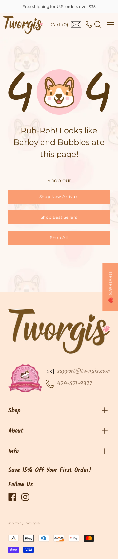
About (15, 431)
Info (13, 451)
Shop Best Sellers (59, 217)
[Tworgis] (23, 25)
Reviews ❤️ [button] (110, 287)
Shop (14, 411)
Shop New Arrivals (59, 196)
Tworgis (32, 523)
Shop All (59, 237)
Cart (59, 25)
